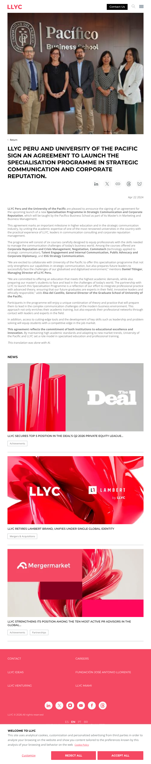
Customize (29, 755)
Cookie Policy (82, 744)
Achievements (17, 443)
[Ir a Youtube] (81, 705)
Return (13, 139)
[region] (75, 744)
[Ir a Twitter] (59, 705)
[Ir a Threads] (103, 705)
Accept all (120, 755)
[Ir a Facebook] (92, 705)
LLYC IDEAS (15, 672)
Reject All (73, 755)
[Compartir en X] (107, 184)
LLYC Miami (84, 685)
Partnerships (39, 632)
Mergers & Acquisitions (22, 536)
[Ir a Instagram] (70, 705)
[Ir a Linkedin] (48, 705)
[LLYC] (14, 7)
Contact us (117, 6)
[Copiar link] (118, 184)
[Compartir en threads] (129, 184)
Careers (82, 658)
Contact (14, 658)
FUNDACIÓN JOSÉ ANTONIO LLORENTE (103, 672)
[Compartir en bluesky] (140, 184)
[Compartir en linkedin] (96, 184)
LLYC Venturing (19, 685)
